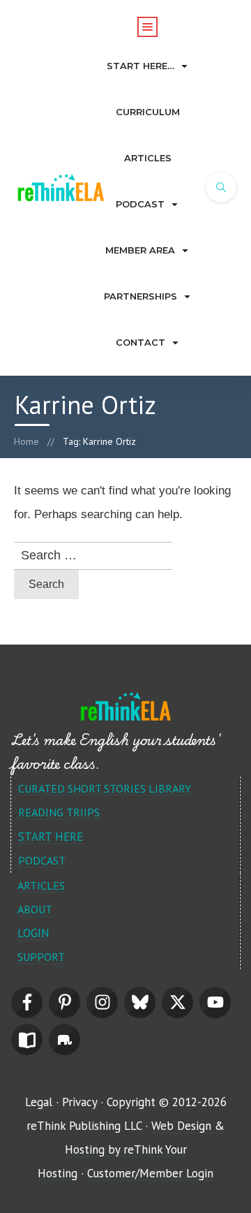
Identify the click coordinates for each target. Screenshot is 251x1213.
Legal (38, 1102)
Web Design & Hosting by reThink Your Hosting (131, 1149)
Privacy (79, 1102)
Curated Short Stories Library (104, 788)
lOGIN (33, 933)
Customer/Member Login (150, 1173)
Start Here (50, 836)
